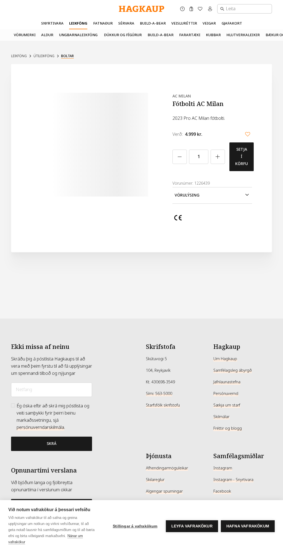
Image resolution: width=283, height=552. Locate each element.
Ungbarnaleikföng (78, 35)
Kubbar (213, 35)
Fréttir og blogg (227, 428)
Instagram (222, 468)
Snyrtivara (52, 23)
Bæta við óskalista (247, 134)
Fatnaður (103, 23)
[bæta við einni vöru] (218, 157)
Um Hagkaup (225, 359)
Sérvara (126, 23)
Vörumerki (25, 35)
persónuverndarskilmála (40, 427)
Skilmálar (221, 417)
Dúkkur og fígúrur (123, 35)
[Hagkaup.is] (141, 9)
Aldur (47, 35)
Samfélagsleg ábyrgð (232, 370)
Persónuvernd (225, 393)
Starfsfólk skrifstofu (163, 405)
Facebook (222, 491)
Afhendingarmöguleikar (167, 468)
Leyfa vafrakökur (192, 526)
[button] (212, 195)
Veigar (209, 23)
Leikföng (78, 23)
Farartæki (189, 35)
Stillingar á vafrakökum (135, 526)
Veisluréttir (184, 23)
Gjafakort (232, 23)
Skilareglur (155, 479)
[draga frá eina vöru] (179, 157)
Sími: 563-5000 (159, 393)
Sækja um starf (226, 405)
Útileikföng (43, 56)
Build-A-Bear (153, 23)
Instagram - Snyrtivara (233, 479)
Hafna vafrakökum (247, 526)
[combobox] (244, 8)
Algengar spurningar (164, 491)
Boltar (67, 56)
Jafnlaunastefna (226, 382)
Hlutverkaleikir (243, 35)
